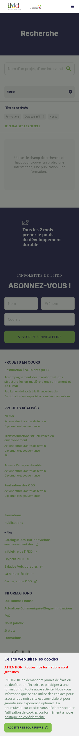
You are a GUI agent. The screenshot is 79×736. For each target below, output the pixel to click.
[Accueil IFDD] (14, 6)
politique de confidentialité (24, 717)
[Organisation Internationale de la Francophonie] (45, 6)
